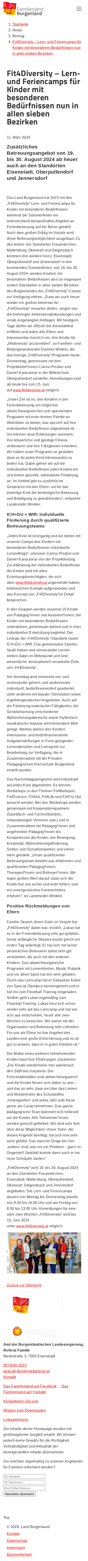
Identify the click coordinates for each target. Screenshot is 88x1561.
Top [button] (6, 1518)
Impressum (16, 1548)
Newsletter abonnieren (19, 1494)
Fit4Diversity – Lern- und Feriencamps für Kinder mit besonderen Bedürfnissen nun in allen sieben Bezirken (46, 47)
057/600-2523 (15, 1365)
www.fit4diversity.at (29, 390)
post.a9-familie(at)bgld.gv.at (26, 1371)
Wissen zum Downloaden (24, 1410)
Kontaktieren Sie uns (20, 1401)
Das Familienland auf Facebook (30, 1386)
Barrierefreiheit (19, 1555)
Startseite (20, 24)
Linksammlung (15, 1419)
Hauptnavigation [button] (78, 8)
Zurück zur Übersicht (24, 1285)
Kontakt (9, 1377)
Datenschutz (17, 1541)
